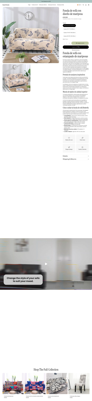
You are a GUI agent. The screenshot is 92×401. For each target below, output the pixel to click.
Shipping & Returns (69, 159)
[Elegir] (22, 392)
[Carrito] (88, 4)
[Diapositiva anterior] (48, 383)
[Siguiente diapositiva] (66, 383)
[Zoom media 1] (31, 35)
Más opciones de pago (75, 49)
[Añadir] (87, 392)
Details (65, 156)
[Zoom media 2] (16, 78)
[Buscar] (83, 4)
